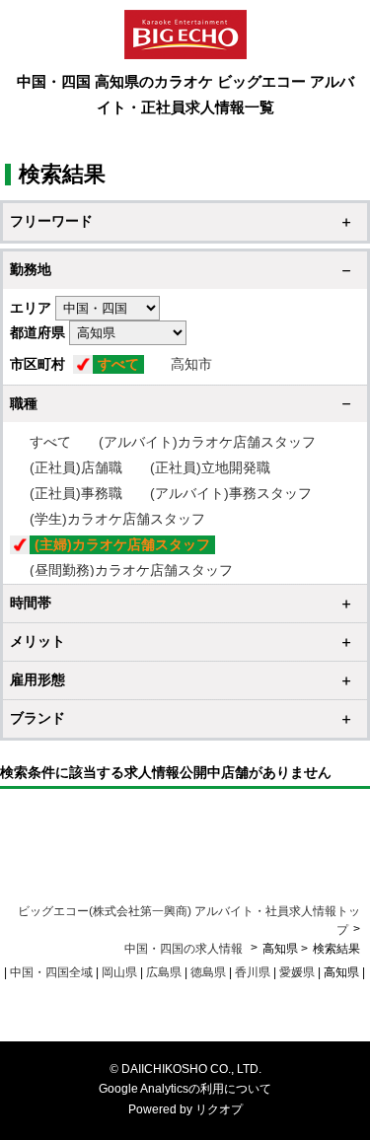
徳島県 (208, 972)
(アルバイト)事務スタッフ (231, 493)
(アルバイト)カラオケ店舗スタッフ (207, 442)
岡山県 (119, 972)
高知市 (191, 364)
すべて (118, 364)
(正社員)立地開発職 (210, 467)
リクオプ (219, 1109)
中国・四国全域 (51, 972)
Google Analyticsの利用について (185, 1089)
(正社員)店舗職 (76, 467)
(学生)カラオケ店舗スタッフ (117, 519)
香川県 (252, 972)
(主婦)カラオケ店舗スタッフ (122, 544)
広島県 (164, 972)
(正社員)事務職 (76, 493)
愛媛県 (297, 972)
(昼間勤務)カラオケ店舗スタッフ (131, 570)
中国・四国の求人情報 (185, 949)
